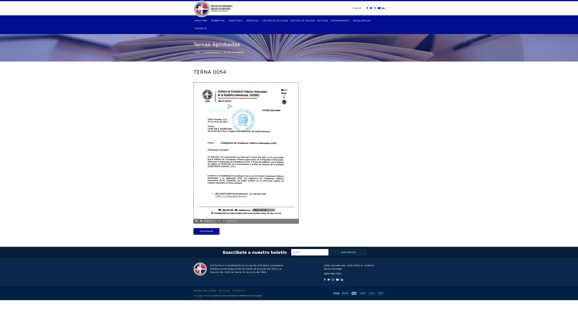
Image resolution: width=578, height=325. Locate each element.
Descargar (206, 231)
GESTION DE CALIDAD (302, 20)
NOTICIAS (224, 290)
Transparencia (340, 20)
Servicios (252, 20)
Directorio (235, 20)
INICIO (357, 8)
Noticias (322, 20)
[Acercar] (224, 221)
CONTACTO (238, 290)
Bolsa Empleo (362, 20)
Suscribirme (348, 252)
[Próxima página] (201, 221)
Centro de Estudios (275, 20)
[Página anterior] (196, 221)
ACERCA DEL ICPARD (205, 290)
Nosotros (201, 20)
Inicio (197, 52)
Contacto (200, 28)
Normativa (218, 20)
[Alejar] (219, 221)
